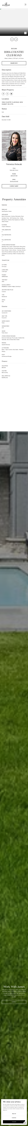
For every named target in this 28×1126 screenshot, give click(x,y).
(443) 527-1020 (14, 175)
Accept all (14, 1121)
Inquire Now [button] (14, 63)
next (16, 39)
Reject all (14, 1113)
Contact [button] (14, 1002)
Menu (25, 4)
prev (12, 39)
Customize (14, 1117)
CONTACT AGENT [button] (14, 186)
